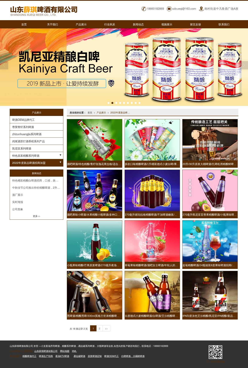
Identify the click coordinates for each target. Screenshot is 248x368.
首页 (24, 24)
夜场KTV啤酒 (62, 356)
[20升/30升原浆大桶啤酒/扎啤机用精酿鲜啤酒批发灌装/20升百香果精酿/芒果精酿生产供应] (210, 140)
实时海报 (17, 202)
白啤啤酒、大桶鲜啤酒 (133, 356)
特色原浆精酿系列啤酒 (25, 155)
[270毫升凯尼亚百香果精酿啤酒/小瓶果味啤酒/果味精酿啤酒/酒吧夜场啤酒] (210, 190)
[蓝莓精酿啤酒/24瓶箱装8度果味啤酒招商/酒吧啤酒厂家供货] (210, 241)
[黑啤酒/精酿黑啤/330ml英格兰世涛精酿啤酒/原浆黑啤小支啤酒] (94, 291)
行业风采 (109, 24)
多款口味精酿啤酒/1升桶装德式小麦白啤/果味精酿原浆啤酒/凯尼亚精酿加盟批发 (173, 164)
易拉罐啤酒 (79, 356)
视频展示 (166, 24)
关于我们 (52, 24)
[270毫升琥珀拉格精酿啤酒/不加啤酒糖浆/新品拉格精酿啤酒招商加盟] (152, 190)
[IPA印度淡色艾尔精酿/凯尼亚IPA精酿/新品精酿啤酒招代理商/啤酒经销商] (210, 291)
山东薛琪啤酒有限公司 (46, 350)
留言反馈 (195, 24)
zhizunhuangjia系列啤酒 (26, 134)
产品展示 (81, 24)
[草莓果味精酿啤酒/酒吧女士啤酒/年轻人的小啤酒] (152, 241)
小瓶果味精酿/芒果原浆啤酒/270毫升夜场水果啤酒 (97, 265)
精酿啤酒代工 (29, 356)
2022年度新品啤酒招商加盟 (120, 112)
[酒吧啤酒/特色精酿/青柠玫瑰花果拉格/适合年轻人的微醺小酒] (94, 140)
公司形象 (17, 209)
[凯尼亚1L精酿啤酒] (124, 67)
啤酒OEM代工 (111, 356)
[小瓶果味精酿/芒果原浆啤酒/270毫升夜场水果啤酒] (94, 241)
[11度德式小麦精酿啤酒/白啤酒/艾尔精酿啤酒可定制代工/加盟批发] (152, 291)
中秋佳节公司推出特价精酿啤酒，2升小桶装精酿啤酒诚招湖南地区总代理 (37, 187)
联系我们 (224, 24)
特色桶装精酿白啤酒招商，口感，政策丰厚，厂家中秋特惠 (37, 180)
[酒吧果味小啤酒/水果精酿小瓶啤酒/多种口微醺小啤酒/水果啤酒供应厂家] (94, 190)
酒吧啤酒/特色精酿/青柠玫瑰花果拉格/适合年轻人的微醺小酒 (103, 164)
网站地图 (64, 350)
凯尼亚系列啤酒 (21, 148)
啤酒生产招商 (46, 356)
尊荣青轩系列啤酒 (23, 127)
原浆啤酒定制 (95, 356)
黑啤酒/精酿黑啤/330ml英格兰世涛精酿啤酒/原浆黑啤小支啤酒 (104, 315)
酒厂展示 (17, 195)
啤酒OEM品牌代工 (23, 120)
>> (106, 328)
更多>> (36, 216)
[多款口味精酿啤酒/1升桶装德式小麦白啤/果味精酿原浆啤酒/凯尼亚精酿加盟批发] (152, 140)
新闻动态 (138, 24)
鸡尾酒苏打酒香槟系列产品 (28, 141)
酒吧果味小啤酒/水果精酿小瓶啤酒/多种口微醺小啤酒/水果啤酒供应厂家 (110, 214)
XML (74, 350)
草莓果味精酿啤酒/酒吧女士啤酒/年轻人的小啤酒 (154, 265)
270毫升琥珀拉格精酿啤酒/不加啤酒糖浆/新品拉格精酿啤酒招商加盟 (166, 214)
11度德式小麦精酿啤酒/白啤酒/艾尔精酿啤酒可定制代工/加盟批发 (164, 315)
